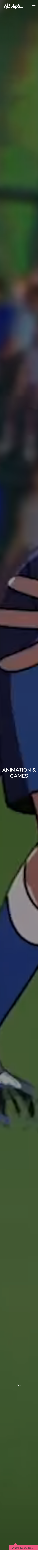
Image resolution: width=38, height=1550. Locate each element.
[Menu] (33, 7)
